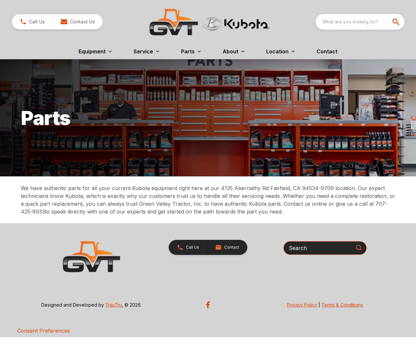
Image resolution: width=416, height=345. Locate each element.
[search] (396, 21)
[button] (32, 22)
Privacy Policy (302, 305)
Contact (327, 51)
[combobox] (360, 22)
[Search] (359, 247)
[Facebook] (208, 305)
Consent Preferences (43, 330)
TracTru (113, 305)
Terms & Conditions (342, 305)
